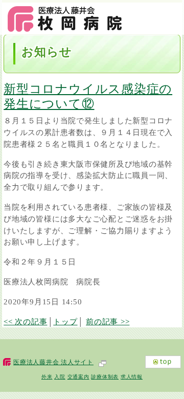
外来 (47, 377)
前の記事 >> (107, 321)
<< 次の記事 (25, 321)
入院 (59, 377)
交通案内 (78, 377)
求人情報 (132, 377)
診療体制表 (105, 377)
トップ (65, 321)
